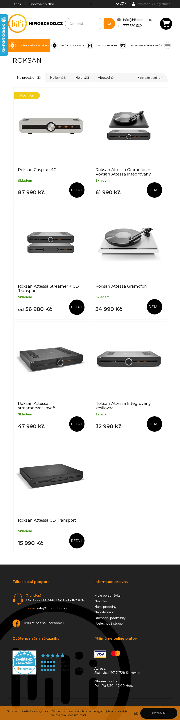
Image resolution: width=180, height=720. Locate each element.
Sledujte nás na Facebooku (43, 623)
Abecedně (105, 78)
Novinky (100, 601)
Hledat (109, 23)
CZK (123, 4)
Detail (77, 190)
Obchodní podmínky (110, 618)
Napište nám (104, 612)
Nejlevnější (58, 78)
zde (136, 713)
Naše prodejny (105, 607)
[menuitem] (29, 45)
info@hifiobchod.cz (138, 20)
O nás (17, 4)
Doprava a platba (41, 4)
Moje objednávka (107, 596)
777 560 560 (132, 26)
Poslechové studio (108, 623)
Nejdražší (82, 78)
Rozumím (159, 713)
